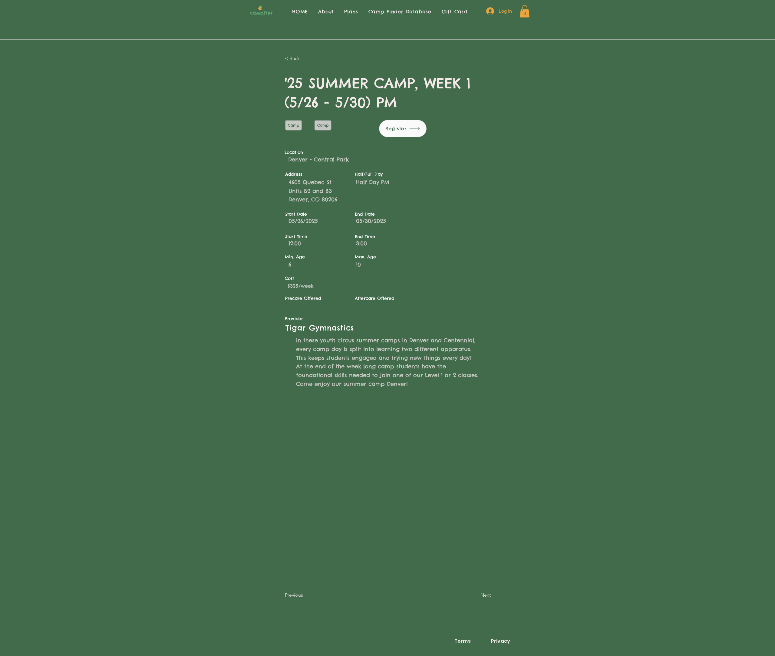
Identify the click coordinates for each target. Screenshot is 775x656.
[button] (524, 11)
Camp (293, 125)
